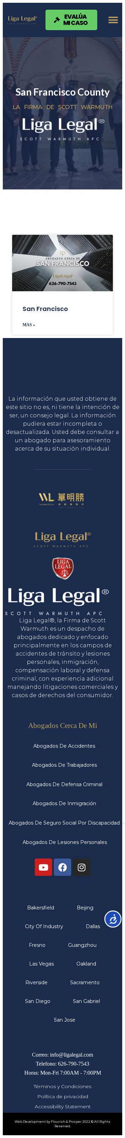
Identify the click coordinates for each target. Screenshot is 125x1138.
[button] (113, 20)
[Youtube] (43, 867)
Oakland (86, 964)
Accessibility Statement (63, 1106)
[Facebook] (62, 867)
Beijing (85, 908)
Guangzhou (82, 945)
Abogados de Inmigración (64, 803)
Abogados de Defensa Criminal (64, 784)
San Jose (64, 1020)
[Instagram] (81, 867)
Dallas (93, 926)
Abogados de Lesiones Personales (65, 842)
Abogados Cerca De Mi (62, 725)
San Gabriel (86, 1001)
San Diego (37, 1001)
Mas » (29, 324)
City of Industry (44, 926)
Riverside (36, 982)
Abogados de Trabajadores (64, 765)
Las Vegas (41, 964)
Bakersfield (40, 908)
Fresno (37, 945)
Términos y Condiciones (62, 1086)
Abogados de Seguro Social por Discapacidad (64, 823)
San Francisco (45, 308)
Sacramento (85, 982)
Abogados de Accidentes (64, 746)
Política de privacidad (62, 1096)
